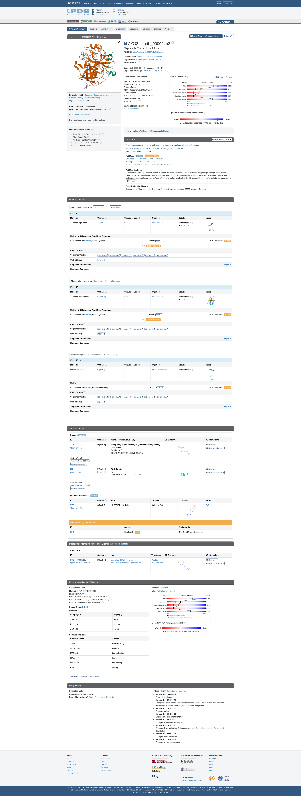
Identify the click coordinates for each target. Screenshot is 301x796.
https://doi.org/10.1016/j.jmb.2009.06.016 (147, 158)
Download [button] (129, 3)
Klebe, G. (164, 70)
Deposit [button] (86, 3)
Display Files (197, 36)
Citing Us (70, 761)
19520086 (139, 156)
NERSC (136, 792)
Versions (168, 28)
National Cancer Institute (192, 787)
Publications (71, 764)
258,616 (99, 10)
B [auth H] (101, 296)
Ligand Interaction (76, 100)
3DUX (162, 164)
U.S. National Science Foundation (115, 787)
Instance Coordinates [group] (78, 464)
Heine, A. (156, 70)
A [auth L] (101, 222)
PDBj (211, 764)
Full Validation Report (166, 591)
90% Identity (137, 255)
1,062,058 (120, 10)
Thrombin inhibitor (157, 564)
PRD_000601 (76, 560)
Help (219, 3)
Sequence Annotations (103, 95)
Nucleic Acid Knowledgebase (191, 780)
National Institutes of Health (132, 790)
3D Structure (115, 207)
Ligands (157, 28)
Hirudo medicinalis (156, 59)
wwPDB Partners (216, 755)
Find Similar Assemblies (79, 114)
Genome (146, 28)
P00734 (87, 240)
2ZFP (139, 164)
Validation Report (91, 97)
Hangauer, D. (168, 148)
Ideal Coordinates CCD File (80, 461)
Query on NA (75, 472)
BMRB (211, 767)
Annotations (106, 28)
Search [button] (96, 3)
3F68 (168, 164)
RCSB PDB (74, 3)
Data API (229, 36)
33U (72, 444)
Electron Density (76, 97)
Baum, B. (147, 70)
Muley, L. (138, 148)
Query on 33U (76, 447)
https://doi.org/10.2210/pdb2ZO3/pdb (148, 52)
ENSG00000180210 (153, 246)
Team (69, 767)
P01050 (87, 387)
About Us (70, 758)
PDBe (211, 761)
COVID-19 (167, 3)
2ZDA (133, 164)
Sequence (134, 28)
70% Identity (126, 255)
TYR (208, 505)
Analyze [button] (118, 3)
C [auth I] (101, 369)
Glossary (104, 767)
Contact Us (105, 758)
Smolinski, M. (156, 148)
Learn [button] (140, 3)
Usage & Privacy (73, 773)
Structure (93, 28)
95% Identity (149, 255)
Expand (227, 264)
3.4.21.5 (185, 225)
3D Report (220, 77)
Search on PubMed (152, 156)
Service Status (106, 770)
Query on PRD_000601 (80, 562)
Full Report (229, 77)
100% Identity (161, 255)
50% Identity (114, 255)
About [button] (148, 3)
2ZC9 (128, 164)
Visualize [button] (107, 3)
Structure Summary (77, 28)
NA (71, 469)
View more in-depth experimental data (84, 676)
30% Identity (102, 255)
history (166, 131)
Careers (158, 3)
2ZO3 (150, 164)
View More (131, 181)
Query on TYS (76, 508)
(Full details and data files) (176, 691)
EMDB (211, 770)
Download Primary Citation (221, 139)
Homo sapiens (142, 59)
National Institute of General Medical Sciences (99, 790)
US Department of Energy (153, 787)
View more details (131, 108)
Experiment (120, 28)
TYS (72, 505)
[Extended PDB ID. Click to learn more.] (172, 42)
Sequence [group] (98, 207)
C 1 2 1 (85, 607)
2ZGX (145, 164)
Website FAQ (106, 764)
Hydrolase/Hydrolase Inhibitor (149, 56)
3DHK (156, 164)
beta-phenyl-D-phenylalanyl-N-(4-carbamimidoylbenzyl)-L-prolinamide (126, 561)
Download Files (213, 36)
